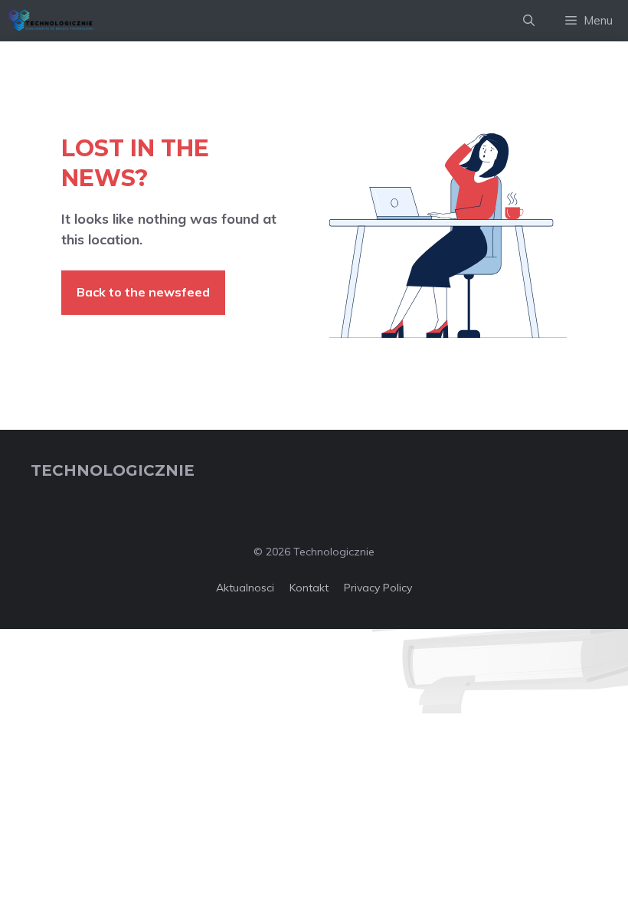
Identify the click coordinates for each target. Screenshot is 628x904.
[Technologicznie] (51, 20)
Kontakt (309, 587)
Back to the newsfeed (143, 292)
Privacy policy (378, 587)
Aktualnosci (245, 587)
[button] (529, 20)
